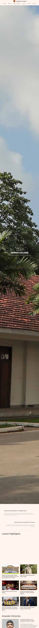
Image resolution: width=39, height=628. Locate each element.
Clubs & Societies (16, 3)
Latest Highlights (11, 533)
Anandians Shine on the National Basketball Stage (27, 620)
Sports (24, 3)
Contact (34, 3)
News (29, 3)
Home (4, 3)
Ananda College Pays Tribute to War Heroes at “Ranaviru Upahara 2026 (28, 539)
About (9, 3)
